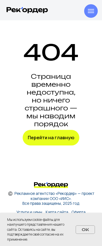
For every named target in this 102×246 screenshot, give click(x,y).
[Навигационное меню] (91, 11)
